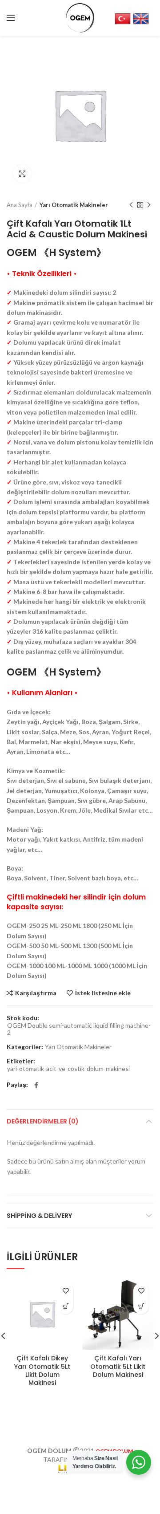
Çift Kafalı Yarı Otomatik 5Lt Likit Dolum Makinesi (117, 1366)
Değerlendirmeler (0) (43, 1121)
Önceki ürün (131, 204)
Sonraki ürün (148, 204)
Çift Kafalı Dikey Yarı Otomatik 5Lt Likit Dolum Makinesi (42, 1370)
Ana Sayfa (19, 204)
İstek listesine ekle (103, 993)
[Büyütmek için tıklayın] (22, 174)
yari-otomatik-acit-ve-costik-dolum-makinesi (68, 1068)
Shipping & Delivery (39, 1215)
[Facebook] (36, 1085)
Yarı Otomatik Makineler (74, 204)
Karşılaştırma (35, 993)
